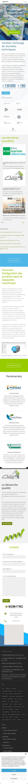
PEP (6, 709)
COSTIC (20, 699)
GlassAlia (16, 701)
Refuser (14, 774)
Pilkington (11, 709)
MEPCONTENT (17, 706)
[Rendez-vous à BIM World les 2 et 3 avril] (14, 209)
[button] (26, 754)
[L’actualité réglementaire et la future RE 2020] (14, 156)
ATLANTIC (20, 691)
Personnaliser (14, 778)
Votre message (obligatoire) (9, 576)
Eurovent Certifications (14, 452)
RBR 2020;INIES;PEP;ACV (14, 714)
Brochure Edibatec (7, 751)
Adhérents (4, 728)
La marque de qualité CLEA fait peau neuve (12, 666)
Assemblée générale (7, 691)
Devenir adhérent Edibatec (9, 733)
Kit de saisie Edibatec (8, 748)
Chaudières (10, 699)
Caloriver (4, 699)
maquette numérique (7, 706)
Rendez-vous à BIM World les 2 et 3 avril (11, 663)
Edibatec (4, 701)
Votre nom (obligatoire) (8, 554)
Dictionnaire (6, 742)
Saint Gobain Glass (6, 719)
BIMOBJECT (5, 696)
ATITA (14, 691)
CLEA (15, 699)
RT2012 (11, 717)
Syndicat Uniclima (14, 423)
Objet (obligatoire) (7, 569)
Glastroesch (5, 704)
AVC (3, 693)
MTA (23, 706)
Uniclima (19, 719)
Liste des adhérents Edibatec (10, 730)
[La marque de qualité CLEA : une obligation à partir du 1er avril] (14, 183)
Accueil (3, 724)
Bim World (11, 696)
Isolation (15, 704)
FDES (12, 701)
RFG (7, 717)
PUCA (18, 712)
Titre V (14, 719)
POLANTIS (13, 712)
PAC (3, 709)
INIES (10, 704)
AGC (3, 688)
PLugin (16, 709)
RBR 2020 (4, 714)
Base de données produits (9, 739)
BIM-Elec (11, 693)
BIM (6, 693)
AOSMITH (8, 688)
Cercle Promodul (14, 393)
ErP (8, 701)
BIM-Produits (17, 693)
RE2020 (23, 714)
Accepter (14, 770)
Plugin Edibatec (6, 712)
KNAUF (20, 704)
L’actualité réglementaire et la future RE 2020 (12, 655)
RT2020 (16, 717)
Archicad (14, 688)
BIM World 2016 (20, 696)
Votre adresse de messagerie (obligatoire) (13, 561)
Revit (3, 717)
